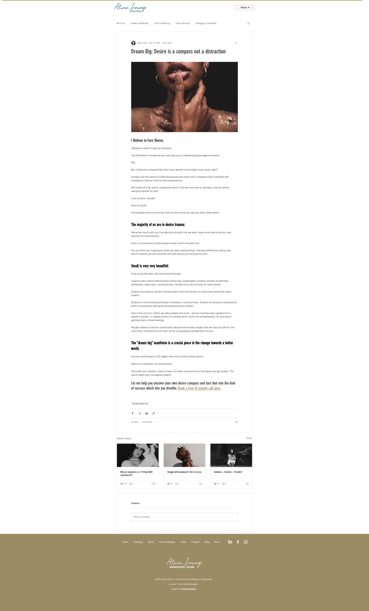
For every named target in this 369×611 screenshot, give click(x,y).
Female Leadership (139, 23)
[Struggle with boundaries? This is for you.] (184, 455)
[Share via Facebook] (132, 413)
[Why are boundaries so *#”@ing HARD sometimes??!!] (138, 455)
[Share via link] (153, 413)
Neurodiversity (183, 23)
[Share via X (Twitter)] (139, 413)
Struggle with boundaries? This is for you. (184, 472)
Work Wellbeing (162, 23)
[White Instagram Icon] (245, 542)
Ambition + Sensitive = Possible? (228, 472)
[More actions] (236, 43)
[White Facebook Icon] (238, 542)
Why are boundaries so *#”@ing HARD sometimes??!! (136, 473)
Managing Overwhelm (206, 23)
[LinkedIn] (230, 542)
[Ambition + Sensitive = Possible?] (231, 455)
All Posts (121, 23)
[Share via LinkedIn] (146, 413)
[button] (248, 23)
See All (249, 438)
